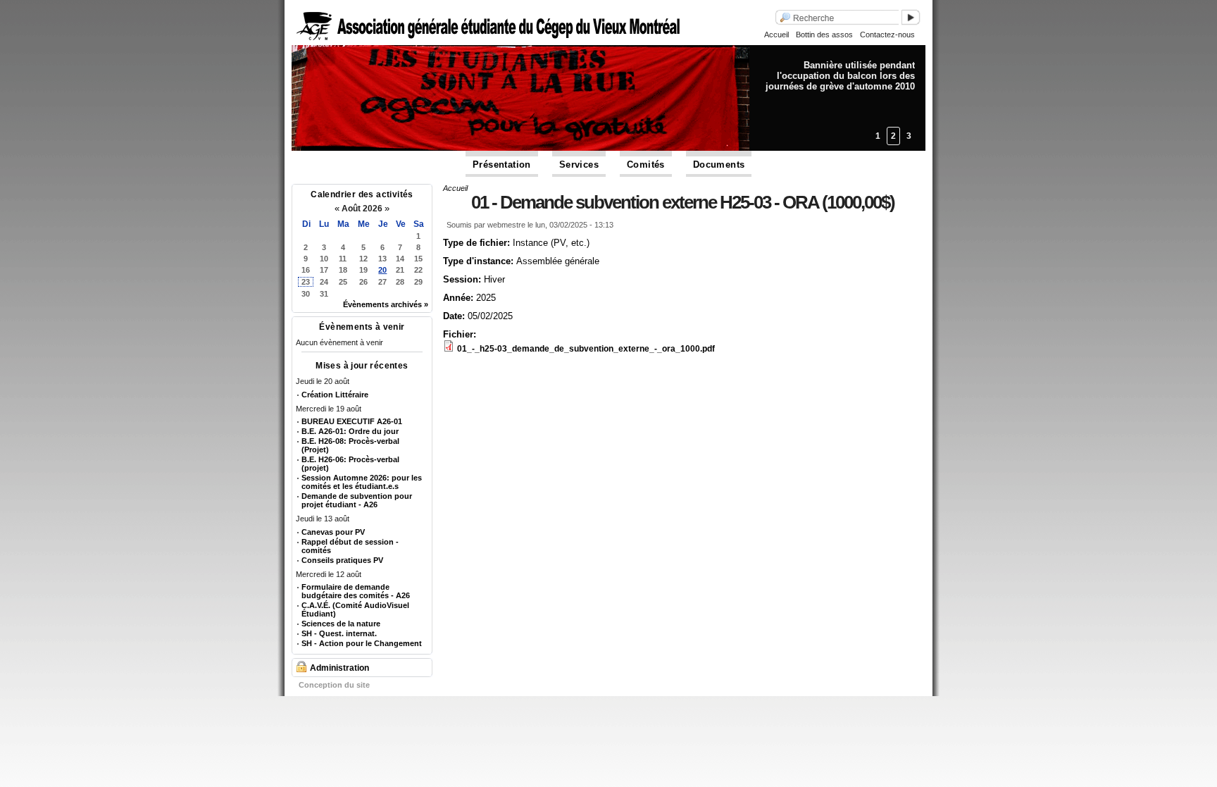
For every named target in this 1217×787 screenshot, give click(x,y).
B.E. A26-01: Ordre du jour (350, 431)
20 (382, 270)
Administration (339, 668)
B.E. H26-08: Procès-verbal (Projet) (350, 445)
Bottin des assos (824, 34)
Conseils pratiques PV (342, 560)
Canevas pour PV (333, 532)
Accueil (776, 34)
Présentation (502, 164)
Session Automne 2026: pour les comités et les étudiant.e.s (361, 481)
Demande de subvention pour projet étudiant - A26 (356, 500)
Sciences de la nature (340, 623)
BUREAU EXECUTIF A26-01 (351, 421)
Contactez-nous (887, 34)
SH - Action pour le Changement (361, 643)
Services (579, 164)
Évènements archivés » (385, 304)
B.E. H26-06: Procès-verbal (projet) (350, 463)
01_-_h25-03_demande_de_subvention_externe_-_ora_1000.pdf (586, 349)
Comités (646, 164)
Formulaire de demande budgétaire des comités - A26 (355, 591)
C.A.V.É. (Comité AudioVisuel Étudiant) (355, 609)
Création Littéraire (334, 394)
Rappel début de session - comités (350, 546)
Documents (719, 164)
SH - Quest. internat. (339, 633)
